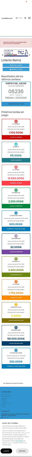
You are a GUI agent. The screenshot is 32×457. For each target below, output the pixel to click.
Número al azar (16, 69)
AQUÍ (9, 445)
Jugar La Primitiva (16, 206)
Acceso (20, 18)
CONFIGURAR (19, 441)
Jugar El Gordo (16, 183)
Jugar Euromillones (16, 343)
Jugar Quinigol (16, 160)
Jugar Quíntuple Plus (16, 320)
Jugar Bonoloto (16, 275)
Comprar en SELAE (6, 403)
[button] (2, 54)
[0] (26, 18)
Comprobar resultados (16, 104)
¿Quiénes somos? (6, 395)
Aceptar (6, 451)
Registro (4, 407)
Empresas (4, 401)
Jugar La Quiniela (16, 137)
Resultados (4, 398)
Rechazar (22, 451)
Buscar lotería (16, 65)
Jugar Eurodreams (16, 252)
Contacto (4, 400)
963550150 (6, 418)
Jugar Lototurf (16, 297)
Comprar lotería (6, 396)
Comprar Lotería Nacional (16, 229)
